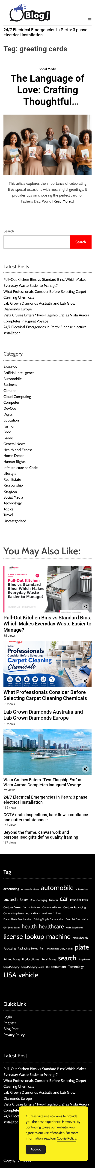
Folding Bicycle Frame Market (49, 919)
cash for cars (79, 900)
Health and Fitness (18, 450)
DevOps (9, 408)
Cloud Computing (17, 396)
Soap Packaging (11, 966)
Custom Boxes (12, 907)
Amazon (10, 367)
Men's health (80, 938)
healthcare (51, 926)
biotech (10, 899)
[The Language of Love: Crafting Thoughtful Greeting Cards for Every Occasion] (47, 145)
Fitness (59, 913)
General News (14, 444)
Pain (42, 948)
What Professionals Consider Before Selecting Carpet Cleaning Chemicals (45, 695)
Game (8, 438)
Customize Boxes (31, 907)
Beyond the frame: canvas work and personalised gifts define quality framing (40, 835)
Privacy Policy (14, 1035)
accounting (11, 889)
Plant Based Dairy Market (60, 948)
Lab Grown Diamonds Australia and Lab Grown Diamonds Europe (43, 715)
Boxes (24, 900)
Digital (8, 414)
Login (7, 1017)
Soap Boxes (84, 959)
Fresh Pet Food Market (77, 919)
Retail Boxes (49, 959)
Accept (36, 1149)
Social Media (47, 69)
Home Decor (13, 455)
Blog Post (10, 1029)
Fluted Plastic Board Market (17, 919)
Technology (12, 503)
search (67, 958)
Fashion (9, 426)
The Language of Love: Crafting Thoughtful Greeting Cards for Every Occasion (47, 107)
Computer (11, 402)
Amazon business (30, 889)
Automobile (12, 379)
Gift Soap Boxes (11, 927)
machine (58, 936)
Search (8, 231)
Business (10, 384)
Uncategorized (14, 521)
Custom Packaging (74, 907)
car (64, 898)
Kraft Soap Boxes (74, 927)
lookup (34, 936)
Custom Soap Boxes (13, 913)
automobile (57, 888)
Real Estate (12, 479)
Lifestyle (9, 473)
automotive (82, 889)
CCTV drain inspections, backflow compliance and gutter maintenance (45, 817)
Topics (8, 509)
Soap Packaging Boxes (32, 966)
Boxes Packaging (38, 900)
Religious (10, 491)
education (33, 913)
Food (7, 432)
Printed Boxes (11, 959)
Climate (9, 390)
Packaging (9, 948)
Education (11, 420)
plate (82, 947)
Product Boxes (30, 959)
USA (9, 975)
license (13, 936)
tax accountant (56, 966)
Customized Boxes (51, 907)
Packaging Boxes (28, 948)
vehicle (28, 975)
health (29, 926)
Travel (8, 515)
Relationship (13, 485)
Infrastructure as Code (20, 467)
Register (9, 1023)
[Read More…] (63, 201)
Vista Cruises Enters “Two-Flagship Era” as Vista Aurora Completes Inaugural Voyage (42, 782)
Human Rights (14, 461)
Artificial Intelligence (18, 373)
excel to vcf (47, 913)
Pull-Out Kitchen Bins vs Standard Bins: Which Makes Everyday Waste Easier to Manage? (47, 624)
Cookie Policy (66, 1138)
